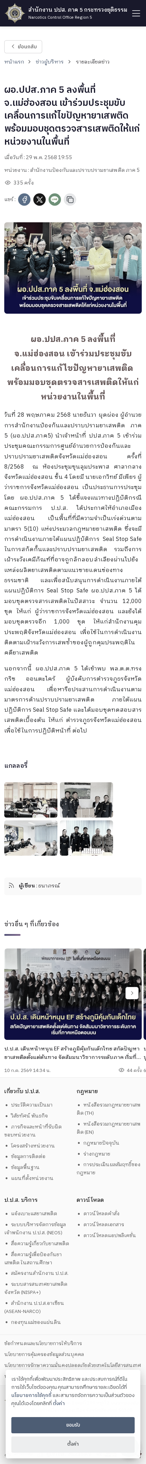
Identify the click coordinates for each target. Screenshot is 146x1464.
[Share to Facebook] (24, 199)
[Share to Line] (55, 199)
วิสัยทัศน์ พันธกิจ (29, 1116)
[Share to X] (39, 199)
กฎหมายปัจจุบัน (101, 1143)
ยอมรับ (73, 1425)
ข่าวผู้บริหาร (50, 62)
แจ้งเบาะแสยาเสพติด (34, 1214)
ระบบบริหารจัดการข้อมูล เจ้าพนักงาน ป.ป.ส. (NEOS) (35, 1229)
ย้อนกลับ (26, 46)
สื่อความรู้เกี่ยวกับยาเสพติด (40, 1244)
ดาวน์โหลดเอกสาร (103, 1225)
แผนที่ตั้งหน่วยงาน (32, 1178)
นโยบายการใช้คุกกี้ (31, 1395)
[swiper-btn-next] (132, 993)
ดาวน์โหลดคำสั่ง (101, 1214)
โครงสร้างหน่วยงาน (33, 1146)
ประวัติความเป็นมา (31, 1105)
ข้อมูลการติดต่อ (28, 1156)
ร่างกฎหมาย (96, 1154)
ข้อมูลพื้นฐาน (25, 1167)
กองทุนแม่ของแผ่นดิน (36, 1322)
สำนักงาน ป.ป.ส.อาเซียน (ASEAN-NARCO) (34, 1307)
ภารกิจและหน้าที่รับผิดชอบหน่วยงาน (33, 1131)
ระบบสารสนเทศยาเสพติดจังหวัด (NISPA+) (36, 1288)
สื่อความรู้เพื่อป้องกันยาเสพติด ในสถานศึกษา (33, 1259)
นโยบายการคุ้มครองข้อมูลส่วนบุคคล (44, 1354)
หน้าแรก (14, 62)
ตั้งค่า (59, 1403)
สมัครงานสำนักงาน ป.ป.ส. (39, 1273)
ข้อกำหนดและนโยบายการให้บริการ (43, 1343)
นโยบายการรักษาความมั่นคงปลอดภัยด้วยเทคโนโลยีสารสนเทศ (72, 1365)
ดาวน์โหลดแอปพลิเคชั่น (109, 1235)
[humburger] (135, 13)
